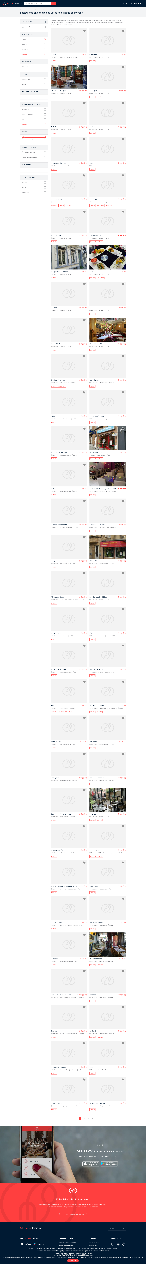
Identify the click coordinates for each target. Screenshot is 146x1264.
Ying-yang (55, 778)
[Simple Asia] (107, 836)
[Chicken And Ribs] (69, 366)
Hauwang (54, 1031)
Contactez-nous (93, 1245)
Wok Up (54, 127)
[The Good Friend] (107, 908)
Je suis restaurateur (94, 1242)
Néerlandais (25, 192)
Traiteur (24, 97)
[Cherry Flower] (69, 908)
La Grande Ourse (58, 633)
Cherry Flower (56, 922)
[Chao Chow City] (107, 330)
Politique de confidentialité (66, 1245)
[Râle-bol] (107, 800)
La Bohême (94, 1031)
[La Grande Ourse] (69, 619)
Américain (54, 205)
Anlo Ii (91, 1067)
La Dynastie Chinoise (59, 271)
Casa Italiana (56, 199)
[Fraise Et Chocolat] (107, 764)
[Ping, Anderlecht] (107, 655)
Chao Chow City (96, 344)
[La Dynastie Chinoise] (69, 257)
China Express (56, 1103)
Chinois (24, 39)
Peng (91, 163)
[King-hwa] (107, 185)
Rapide (24, 84)
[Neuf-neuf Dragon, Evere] (69, 800)
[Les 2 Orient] (107, 366)
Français (24, 182)
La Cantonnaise (95, 959)
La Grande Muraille (58, 669)
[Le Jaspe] (69, 944)
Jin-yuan (93, 742)
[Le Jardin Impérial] (107, 691)
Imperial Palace (57, 742)
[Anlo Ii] (107, 1053)
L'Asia (91, 633)
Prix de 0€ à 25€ (34, 140)
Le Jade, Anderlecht (59, 525)
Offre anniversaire (27, 67)
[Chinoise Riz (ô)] (69, 836)
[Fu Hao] (69, 40)
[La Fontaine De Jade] (69, 438)
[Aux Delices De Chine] (107, 583)
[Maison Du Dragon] (69, 77)
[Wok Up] (69, 113)
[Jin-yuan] (107, 727)
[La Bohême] (107, 1017)
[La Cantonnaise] (107, 944)
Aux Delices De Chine (98, 597)
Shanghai (93, 91)
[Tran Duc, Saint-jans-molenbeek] (69, 981)
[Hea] (69, 691)
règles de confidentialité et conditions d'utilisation (129, 1257)
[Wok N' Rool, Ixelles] (107, 1089)
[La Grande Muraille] (69, 655)
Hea (52, 705)
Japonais (99, 820)
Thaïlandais (25, 49)
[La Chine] (107, 113)
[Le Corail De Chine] (69, 1053)
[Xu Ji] (107, 257)
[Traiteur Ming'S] (107, 438)
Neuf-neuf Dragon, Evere (61, 814)
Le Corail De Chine (58, 1067)
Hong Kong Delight (97, 235)
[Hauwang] (69, 1017)
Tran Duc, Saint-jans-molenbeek (64, 995)
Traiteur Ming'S (95, 452)
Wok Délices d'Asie (97, 525)
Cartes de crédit (30, 152)
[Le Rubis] (69, 474)
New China (93, 886)
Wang (53, 416)
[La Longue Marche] (69, 149)
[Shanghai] (107, 77)
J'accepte (73, 1260)
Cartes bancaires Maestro (29, 157)
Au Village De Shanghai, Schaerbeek (104, 488)
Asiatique (24, 44)
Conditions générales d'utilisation (68, 1242)
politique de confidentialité (67, 1251)
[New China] (107, 872)
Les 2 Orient (94, 380)
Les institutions (26, 170)
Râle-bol (93, 814)
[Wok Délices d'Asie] (107, 511)
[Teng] (69, 547)
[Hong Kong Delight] (107, 221)
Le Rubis (54, 488)
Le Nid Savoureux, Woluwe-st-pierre (65, 886)
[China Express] (69, 1089)
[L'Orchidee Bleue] (69, 583)
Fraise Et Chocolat (96, 778)
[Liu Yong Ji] (107, 981)
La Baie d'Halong (57, 235)
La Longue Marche (58, 163)
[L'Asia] (107, 619)
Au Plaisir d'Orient (96, 416)
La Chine (93, 127)
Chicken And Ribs (58, 380)
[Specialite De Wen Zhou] (69, 330)
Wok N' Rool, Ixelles (97, 1103)
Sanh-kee (93, 308)
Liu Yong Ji (93, 995)
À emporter (25, 109)
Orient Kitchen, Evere (97, 561)
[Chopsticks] (107, 40)
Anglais (24, 187)
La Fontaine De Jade (59, 452)
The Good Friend (96, 922)
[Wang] (69, 402)
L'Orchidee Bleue (57, 597)
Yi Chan (54, 308)
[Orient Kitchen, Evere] (107, 547)
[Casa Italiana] (69, 185)
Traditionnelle (26, 79)
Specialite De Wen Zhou (60, 344)
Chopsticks (93, 54)
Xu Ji (91, 271)
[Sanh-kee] (107, 294)
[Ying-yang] (69, 764)
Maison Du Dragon (58, 91)
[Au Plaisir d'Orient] (107, 402)
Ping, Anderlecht (96, 669)
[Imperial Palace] (69, 727)
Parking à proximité (27, 114)
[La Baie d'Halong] (69, 221)
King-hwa (93, 199)
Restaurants (23, 10)
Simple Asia (94, 850)
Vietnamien (109, 205)
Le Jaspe (54, 959)
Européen (99, 97)
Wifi (23, 119)
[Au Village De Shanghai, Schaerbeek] (107, 474)
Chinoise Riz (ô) (57, 850)
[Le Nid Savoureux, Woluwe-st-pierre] (69, 872)
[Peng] (107, 149)
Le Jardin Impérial (96, 705)
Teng (53, 561)
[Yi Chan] (69, 294)
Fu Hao (53, 54)
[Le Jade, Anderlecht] (69, 511)
